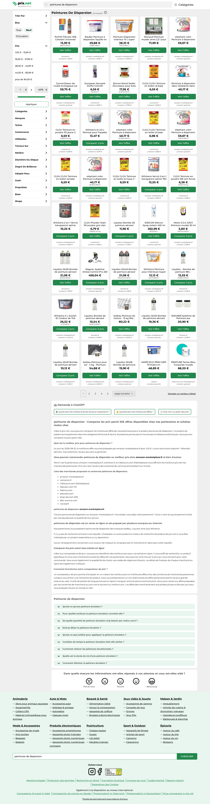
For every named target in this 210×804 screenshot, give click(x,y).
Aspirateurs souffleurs (175, 715)
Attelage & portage (63, 707)
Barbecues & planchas (175, 719)
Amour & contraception (102, 707)
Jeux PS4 (131, 715)
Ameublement (171, 703)
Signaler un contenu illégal (182, 393)
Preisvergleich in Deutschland (144, 793)
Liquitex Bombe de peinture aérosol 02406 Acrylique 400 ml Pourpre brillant (95, 317)
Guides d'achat (156, 780)
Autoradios (58, 711)
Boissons (168, 742)
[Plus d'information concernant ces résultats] (105, 12)
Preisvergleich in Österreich (109, 793)
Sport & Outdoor (134, 725)
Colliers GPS (22, 711)
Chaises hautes (97, 730)
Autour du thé (171, 734)
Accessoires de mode (27, 730)
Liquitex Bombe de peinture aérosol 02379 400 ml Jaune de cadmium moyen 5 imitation (124, 224)
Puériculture (95, 725)
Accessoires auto (61, 703)
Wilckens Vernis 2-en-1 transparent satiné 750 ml (153, 177)
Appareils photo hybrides (66, 734)
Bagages (20, 738)
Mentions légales (35, 780)
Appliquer (31, 104)
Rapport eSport (175, 780)
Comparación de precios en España (71, 793)
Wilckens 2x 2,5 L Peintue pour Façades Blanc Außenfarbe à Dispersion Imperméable (95, 131)
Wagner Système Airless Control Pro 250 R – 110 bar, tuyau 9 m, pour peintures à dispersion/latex (94, 270)
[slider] (16, 96)
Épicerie (165, 725)
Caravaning (132, 742)
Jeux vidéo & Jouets (137, 698)
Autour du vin (170, 738)
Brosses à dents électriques (104, 715)
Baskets (20, 742)
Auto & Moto (58, 698)
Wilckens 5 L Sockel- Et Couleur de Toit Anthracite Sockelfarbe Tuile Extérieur (65, 317)
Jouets (93, 734)
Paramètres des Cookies (105, 784)
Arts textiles (22, 734)
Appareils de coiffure (100, 711)
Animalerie (20, 698)
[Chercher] (46, 5)
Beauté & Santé (97, 698)
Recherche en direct (88, 780)
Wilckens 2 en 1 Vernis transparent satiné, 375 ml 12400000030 (65, 224)
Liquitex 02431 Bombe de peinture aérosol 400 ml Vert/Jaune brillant (65, 363)
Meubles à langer (98, 742)
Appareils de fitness (137, 730)
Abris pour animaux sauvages (32, 703)
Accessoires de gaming (139, 703)
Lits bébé (94, 738)
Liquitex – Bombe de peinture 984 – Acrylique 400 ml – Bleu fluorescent (183, 270)
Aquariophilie (23, 707)
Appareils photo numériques (68, 738)
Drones (130, 711)
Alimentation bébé (99, 703)
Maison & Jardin (171, 698)
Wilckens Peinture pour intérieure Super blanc (154, 270)
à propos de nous (136, 780)
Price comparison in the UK (178, 793)
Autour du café (171, 730)
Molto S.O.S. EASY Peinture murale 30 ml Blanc (183, 224)
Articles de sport (135, 734)
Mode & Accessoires (26, 725)
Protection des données (61, 780)
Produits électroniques (65, 725)
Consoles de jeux (135, 707)
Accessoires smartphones (66, 730)
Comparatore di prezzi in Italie (33, 793)
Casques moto (60, 715)
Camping (131, 738)
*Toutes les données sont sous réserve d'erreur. (105, 799)
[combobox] (110, 5)
